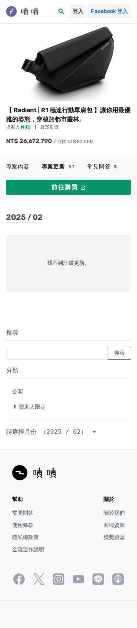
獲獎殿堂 (114, 537)
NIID (26, 127)
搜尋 (12, 332)
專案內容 (18, 166)
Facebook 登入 (109, 11)
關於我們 (114, 513)
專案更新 (58, 166)
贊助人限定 (29, 406)
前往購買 (68, 187)
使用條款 (22, 525)
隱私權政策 (25, 537)
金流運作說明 (28, 549)
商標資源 (114, 525)
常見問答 (102, 166)
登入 (78, 11)
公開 (17, 391)
